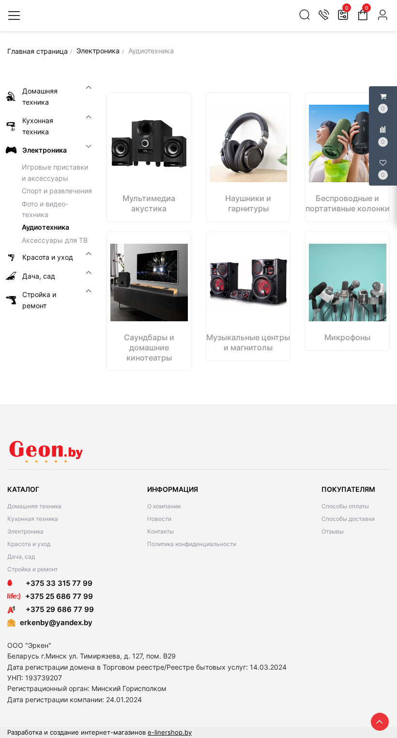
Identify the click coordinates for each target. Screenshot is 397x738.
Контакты (160, 531)
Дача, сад (21, 556)
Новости (159, 518)
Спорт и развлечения (57, 191)
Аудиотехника (45, 227)
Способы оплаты (345, 506)
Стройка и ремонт (32, 569)
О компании (164, 506)
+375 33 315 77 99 (56, 583)
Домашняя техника (34, 506)
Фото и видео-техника (45, 209)
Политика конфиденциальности (191, 544)
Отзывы (332, 531)
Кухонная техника (32, 518)
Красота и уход (28, 544)
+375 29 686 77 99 (57, 609)
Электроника (25, 531)
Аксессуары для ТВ (55, 240)
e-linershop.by (170, 732)
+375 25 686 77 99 (59, 596)
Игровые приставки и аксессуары (55, 172)
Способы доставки (348, 518)
